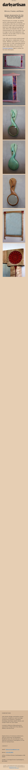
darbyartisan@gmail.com (12, 749)
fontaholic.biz (12, 766)
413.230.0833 (9, 752)
